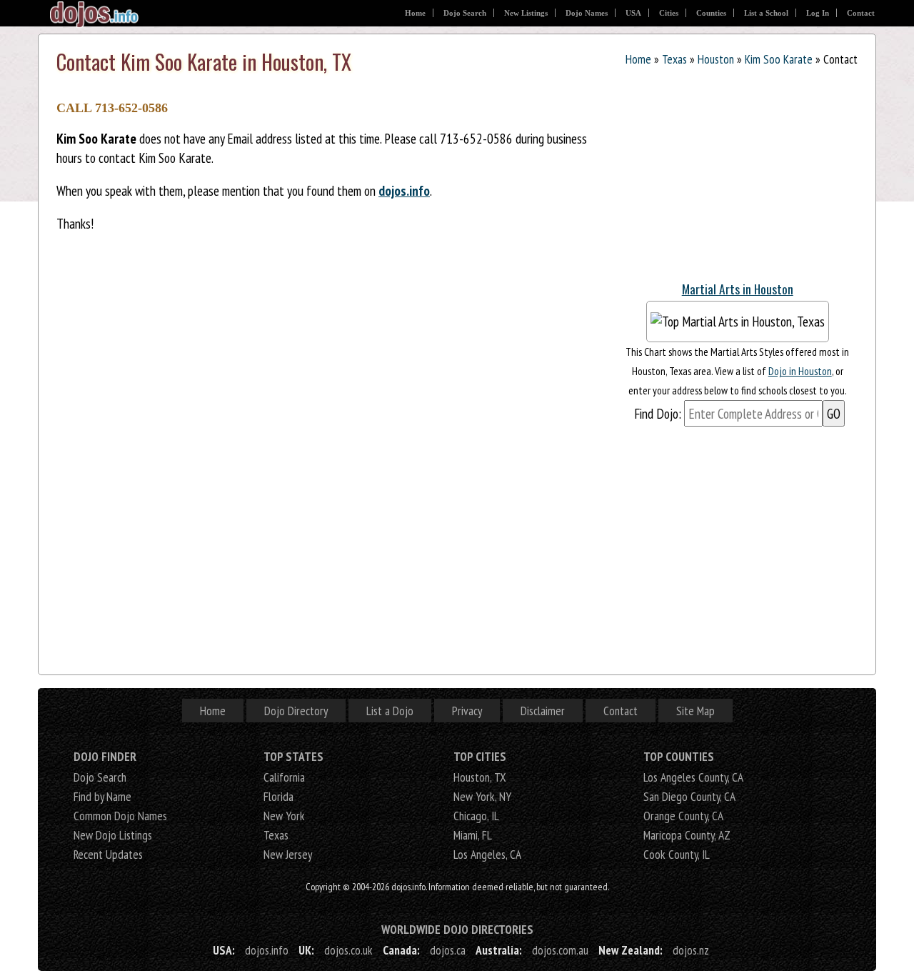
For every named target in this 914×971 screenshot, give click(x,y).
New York (284, 815)
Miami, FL (472, 835)
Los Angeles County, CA (693, 777)
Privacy (467, 710)
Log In (817, 13)
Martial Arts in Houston (737, 288)
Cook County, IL (676, 854)
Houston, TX (479, 777)
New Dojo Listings (113, 835)
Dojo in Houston (800, 371)
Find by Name (102, 796)
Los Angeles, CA (487, 854)
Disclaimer (543, 710)
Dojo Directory (296, 710)
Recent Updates (108, 854)
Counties (711, 13)
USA (633, 13)
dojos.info (404, 190)
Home (415, 13)
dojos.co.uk (348, 950)
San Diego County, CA (689, 796)
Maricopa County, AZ (686, 835)
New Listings (526, 13)
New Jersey (287, 854)
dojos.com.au (560, 950)
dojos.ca (448, 950)
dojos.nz (691, 950)
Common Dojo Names (120, 815)
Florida (278, 796)
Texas (674, 59)
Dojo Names (587, 13)
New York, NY (482, 796)
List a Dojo (389, 710)
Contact (861, 13)
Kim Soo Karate (779, 59)
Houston (716, 59)
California (284, 777)
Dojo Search (464, 13)
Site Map (695, 710)
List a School (766, 13)
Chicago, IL (476, 815)
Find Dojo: (657, 413)
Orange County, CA (683, 815)
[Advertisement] (724, 177)
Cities (668, 13)
